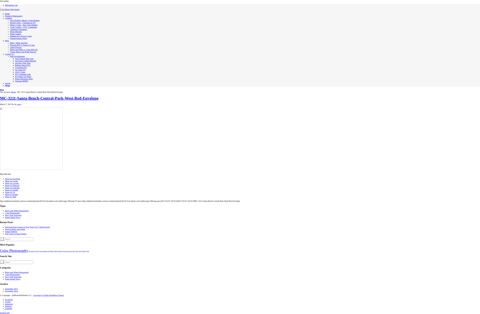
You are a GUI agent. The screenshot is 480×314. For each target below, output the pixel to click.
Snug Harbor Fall (84, 251)
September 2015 (11, 289)
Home (13, 92)
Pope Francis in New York (70, 251)
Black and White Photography (17, 211)
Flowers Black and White (15, 229)
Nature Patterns (11, 232)
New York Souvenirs (13, 215)
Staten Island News (12, 217)
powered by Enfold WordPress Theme (49, 295)
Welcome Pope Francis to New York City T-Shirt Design (27, 227)
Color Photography (12, 213)
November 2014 (11, 291)
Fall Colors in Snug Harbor (15, 234)
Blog (2, 90)
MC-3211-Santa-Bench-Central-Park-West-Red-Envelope (49, 98)
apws (19, 104)
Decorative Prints (34, 251)
